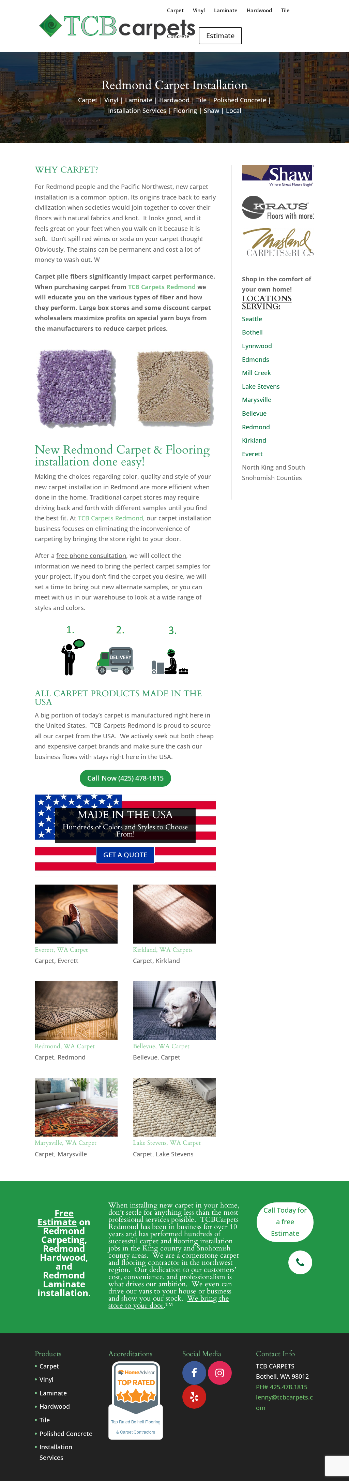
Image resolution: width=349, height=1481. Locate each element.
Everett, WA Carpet (61, 950)
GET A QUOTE (125, 854)
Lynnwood (257, 346)
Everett (68, 961)
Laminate (226, 11)
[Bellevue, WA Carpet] (174, 1010)
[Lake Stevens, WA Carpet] (174, 1107)
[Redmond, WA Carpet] (76, 1010)
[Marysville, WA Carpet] (76, 1107)
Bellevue (145, 1057)
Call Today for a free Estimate (285, 1221)
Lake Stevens (175, 1154)
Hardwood (259, 11)
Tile (285, 11)
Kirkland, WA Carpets (163, 950)
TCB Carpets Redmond (162, 287)
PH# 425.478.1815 (281, 1387)
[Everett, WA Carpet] (76, 914)
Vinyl (199, 11)
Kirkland (168, 961)
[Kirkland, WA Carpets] (174, 914)
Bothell (252, 332)
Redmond (72, 1057)
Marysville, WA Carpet (65, 1143)
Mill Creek (256, 373)
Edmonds (255, 359)
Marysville (72, 1154)
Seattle (252, 319)
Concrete (178, 37)
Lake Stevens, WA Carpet (167, 1143)
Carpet (175, 11)
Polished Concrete (66, 1434)
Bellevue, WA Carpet (161, 1046)
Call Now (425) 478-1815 (125, 778)
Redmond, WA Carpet (65, 1046)
